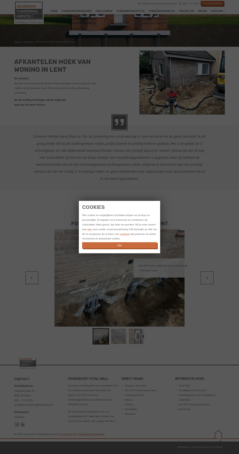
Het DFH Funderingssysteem (140, 390)
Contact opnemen (213, 3)
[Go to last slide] (31, 277)
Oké (119, 245)
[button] (101, 336)
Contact (129, 404)
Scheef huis (185, 409)
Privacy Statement (67, 434)
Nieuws (129, 399)
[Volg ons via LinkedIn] (22, 425)
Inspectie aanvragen (136, 385)
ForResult (217, 446)
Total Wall (184, 385)
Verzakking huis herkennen (192, 390)
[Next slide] (207, 277)
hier (90, 229)
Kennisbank (131, 409)
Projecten (28, 41)
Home (17, 41)
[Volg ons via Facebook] (17, 425)
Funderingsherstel (134, 395)
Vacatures (130, 413)
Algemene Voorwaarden (92, 434)
